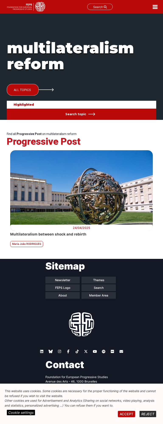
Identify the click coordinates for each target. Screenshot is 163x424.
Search (98, 7)
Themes (98, 280)
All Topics (22, 90)
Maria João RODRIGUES (26, 243)
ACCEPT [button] (126, 414)
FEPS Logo (62, 287)
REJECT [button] (147, 414)
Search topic (75, 114)
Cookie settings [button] (21, 412)
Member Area (98, 295)
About (62, 295)
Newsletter (62, 280)
